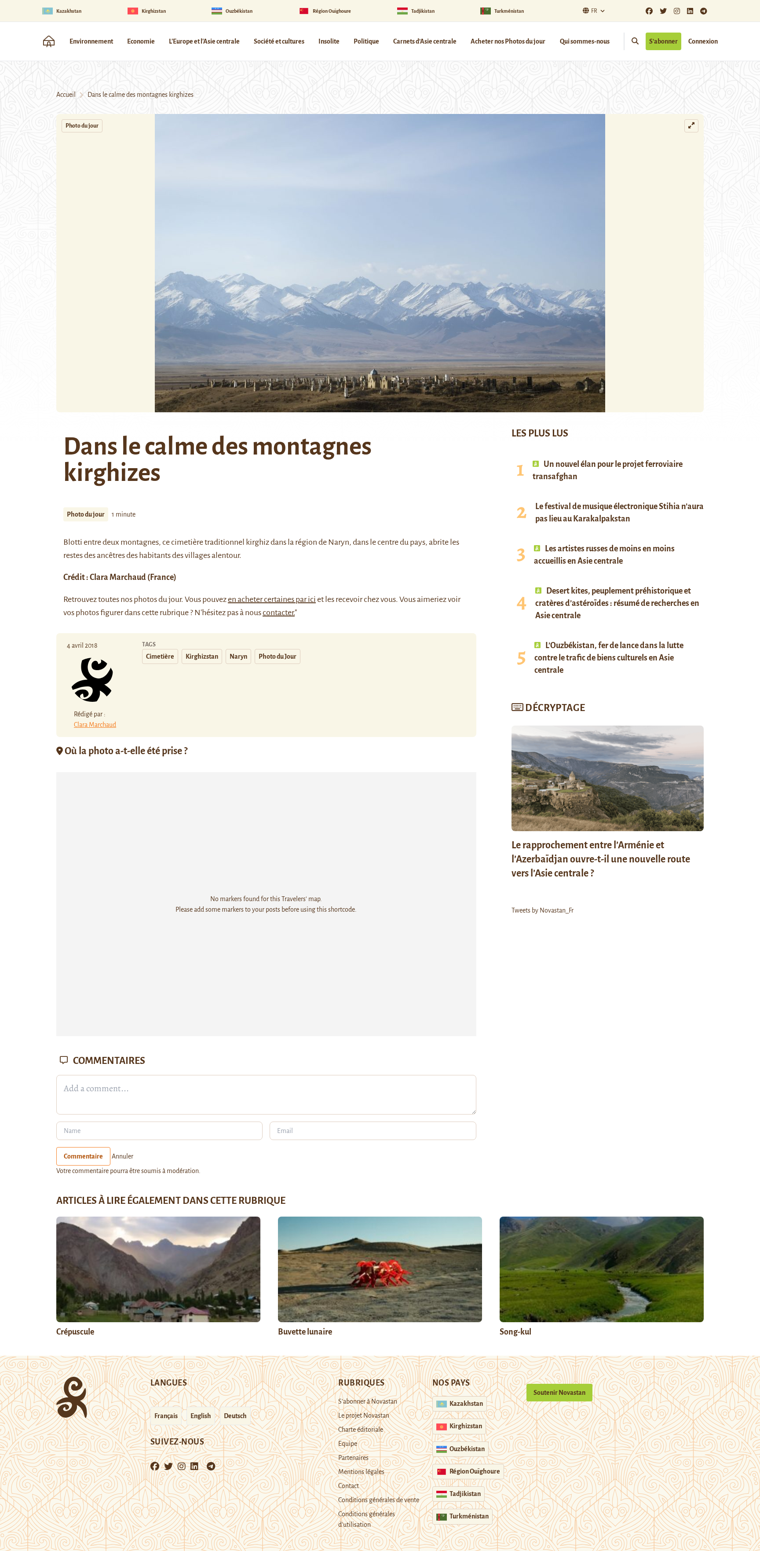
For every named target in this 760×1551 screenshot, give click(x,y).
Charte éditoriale (360, 1429)
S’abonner (663, 41)
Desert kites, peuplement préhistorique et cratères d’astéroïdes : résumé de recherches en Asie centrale (617, 603)
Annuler (122, 1156)
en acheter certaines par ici (272, 599)
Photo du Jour (277, 656)
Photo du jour (82, 126)
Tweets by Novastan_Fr (543, 910)
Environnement (91, 41)
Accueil (66, 94)
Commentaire (83, 1156)
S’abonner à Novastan (367, 1401)
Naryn (238, 656)
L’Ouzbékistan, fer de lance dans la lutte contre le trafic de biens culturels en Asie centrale (608, 658)
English (200, 1415)
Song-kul (515, 1331)
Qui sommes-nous (585, 41)
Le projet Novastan (363, 1415)
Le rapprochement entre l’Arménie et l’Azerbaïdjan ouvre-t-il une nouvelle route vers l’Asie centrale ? (601, 859)
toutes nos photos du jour (139, 599)
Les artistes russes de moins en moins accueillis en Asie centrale (604, 554)
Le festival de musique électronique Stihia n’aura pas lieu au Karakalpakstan (619, 512)
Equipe (347, 1443)
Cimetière (160, 656)
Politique (366, 41)
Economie (141, 41)
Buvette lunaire (305, 1331)
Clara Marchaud (118, 577)
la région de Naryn (318, 542)
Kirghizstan (202, 656)
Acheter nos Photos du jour (508, 41)
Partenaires (353, 1457)
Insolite (329, 41)
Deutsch (235, 1415)
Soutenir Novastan (559, 1392)
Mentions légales (361, 1471)
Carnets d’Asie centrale (425, 41)
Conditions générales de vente (378, 1499)
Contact (348, 1485)
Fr (594, 11)
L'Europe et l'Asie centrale (204, 41)
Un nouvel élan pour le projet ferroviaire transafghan (608, 470)
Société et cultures (279, 41)
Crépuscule (75, 1331)
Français (166, 1415)
